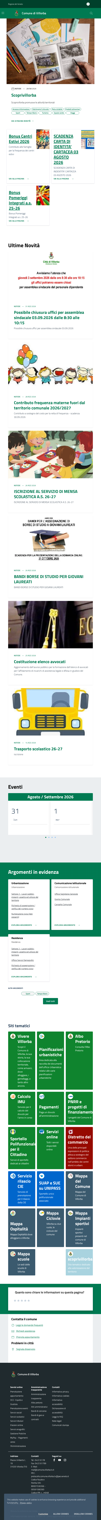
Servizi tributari (16, 1420)
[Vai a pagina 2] (48, 837)
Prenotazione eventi (19, 1408)
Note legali (57, 1420)
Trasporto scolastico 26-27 (38, 749)
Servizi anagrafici (17, 1429)
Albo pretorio (36, 1402)
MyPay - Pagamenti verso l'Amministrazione (19, 1442)
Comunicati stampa (60, 1425)
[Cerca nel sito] (91, 13)
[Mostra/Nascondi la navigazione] (2, 13)
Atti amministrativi (39, 1406)
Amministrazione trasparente (38, 1396)
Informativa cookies (60, 1395)
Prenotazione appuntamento (16, 1393)
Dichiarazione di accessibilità (59, 1410)
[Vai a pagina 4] (55, 837)
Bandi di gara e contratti (37, 1417)
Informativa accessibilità (57, 1402)
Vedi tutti (50, 1001)
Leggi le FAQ (57, 1416)
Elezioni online (16, 1425)
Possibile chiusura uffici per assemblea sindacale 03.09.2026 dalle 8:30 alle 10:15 (49, 317)
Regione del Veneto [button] (15, 4)
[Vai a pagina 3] (52, 837)
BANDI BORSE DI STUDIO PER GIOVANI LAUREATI (48, 579)
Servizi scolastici (17, 1416)
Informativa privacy (60, 1391)
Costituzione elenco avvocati (39, 661)
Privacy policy (26, 1502)
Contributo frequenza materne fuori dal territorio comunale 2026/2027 (49, 405)
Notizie (17, 306)
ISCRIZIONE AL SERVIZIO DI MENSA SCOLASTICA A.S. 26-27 (45, 494)
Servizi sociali (16, 1412)
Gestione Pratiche (18, 1433)
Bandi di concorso (38, 1411)
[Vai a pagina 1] (45, 837)
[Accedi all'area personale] (89, 4)
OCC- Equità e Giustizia (16, 1402)
